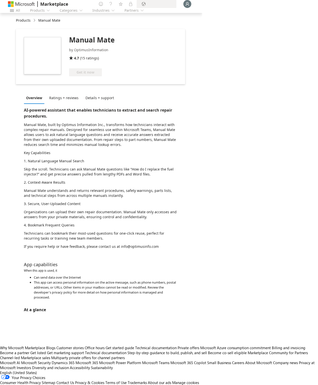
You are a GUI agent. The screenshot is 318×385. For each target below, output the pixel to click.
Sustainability (102, 367)
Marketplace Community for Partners (278, 352)
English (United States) (18, 372)
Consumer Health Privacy (20, 382)
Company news (285, 362)
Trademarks (137, 382)
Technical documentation (156, 347)
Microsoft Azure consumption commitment (236, 347)
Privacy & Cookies (89, 382)
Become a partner (14, 352)
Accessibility (80, 367)
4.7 (76, 58)
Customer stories (70, 347)
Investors (24, 367)
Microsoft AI (10, 362)
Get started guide (120, 347)
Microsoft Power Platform (120, 362)
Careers (238, 362)
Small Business (219, 362)
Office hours (95, 347)
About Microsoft (258, 362)
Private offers (188, 347)
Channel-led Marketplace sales (25, 357)
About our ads (159, 382)
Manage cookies (185, 382)
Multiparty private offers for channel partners (88, 357)
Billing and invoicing (288, 347)
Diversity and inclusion (50, 367)
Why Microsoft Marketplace (22, 347)
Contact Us (65, 382)
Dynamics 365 (63, 362)
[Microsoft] (21, 4)
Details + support (99, 97)
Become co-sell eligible (227, 352)
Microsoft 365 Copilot (188, 362)
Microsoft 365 (87, 362)
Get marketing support (65, 352)
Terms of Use (116, 382)
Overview (34, 97)
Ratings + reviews (64, 97)
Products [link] (23, 20)
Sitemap (48, 382)
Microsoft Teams (155, 362)
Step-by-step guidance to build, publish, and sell (167, 352)
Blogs (50, 347)
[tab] (35, 97)
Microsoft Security (36, 362)
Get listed (38, 352)
